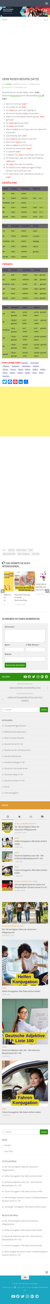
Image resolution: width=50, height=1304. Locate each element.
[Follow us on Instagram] (37, 676)
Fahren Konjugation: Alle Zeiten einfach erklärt (21, 1112)
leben (41, 372)
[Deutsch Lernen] (25, 676)
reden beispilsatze (9, 554)
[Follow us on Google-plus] (42, 676)
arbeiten (24, 362)
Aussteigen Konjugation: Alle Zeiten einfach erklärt (25, 1207)
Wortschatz (15, 95)
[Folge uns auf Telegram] (46, 676)
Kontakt (7, 1145)
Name (8, 645)
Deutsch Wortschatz (12, 756)
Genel (5, 20)
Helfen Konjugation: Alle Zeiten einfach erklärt (21, 991)
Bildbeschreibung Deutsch (15, 732)
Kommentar (10, 627)
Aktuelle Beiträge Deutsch (15, 726)
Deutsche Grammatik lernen (16, 768)
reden (31, 550)
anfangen (15, 366)
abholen (6, 366)
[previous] (3, 591)
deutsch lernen (21, 550)
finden (20, 369)
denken (36, 366)
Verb (40, 95)
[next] (47, 591)
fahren (6, 369)
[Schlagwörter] (42, 817)
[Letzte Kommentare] (31, 817)
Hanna (9, 84)
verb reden (35, 554)
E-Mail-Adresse (33, 645)
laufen (27, 372)
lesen (34, 372)
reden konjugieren (23, 554)
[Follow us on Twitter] (33, 676)
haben (27, 369)
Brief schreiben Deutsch (14, 738)
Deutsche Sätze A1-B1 (13, 774)
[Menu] (46, 3)
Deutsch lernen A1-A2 (13, 744)
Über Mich (8, 1151)
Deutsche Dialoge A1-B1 (14, 762)
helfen (42, 369)
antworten (34, 362)
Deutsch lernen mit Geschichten (17, 750)
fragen (13, 369)
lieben (20, 372)
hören (5, 372)
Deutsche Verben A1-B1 (14, 780)
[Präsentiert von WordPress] (15, 1287)
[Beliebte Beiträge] (19, 817)
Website (8, 654)
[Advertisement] (25, 51)
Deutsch (11, 550)
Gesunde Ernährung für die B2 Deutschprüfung (22, 597)
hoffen (35, 369)
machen (6, 375)
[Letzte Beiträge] (7, 817)
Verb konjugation (11, 793)
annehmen (26, 366)
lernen (12, 372)
